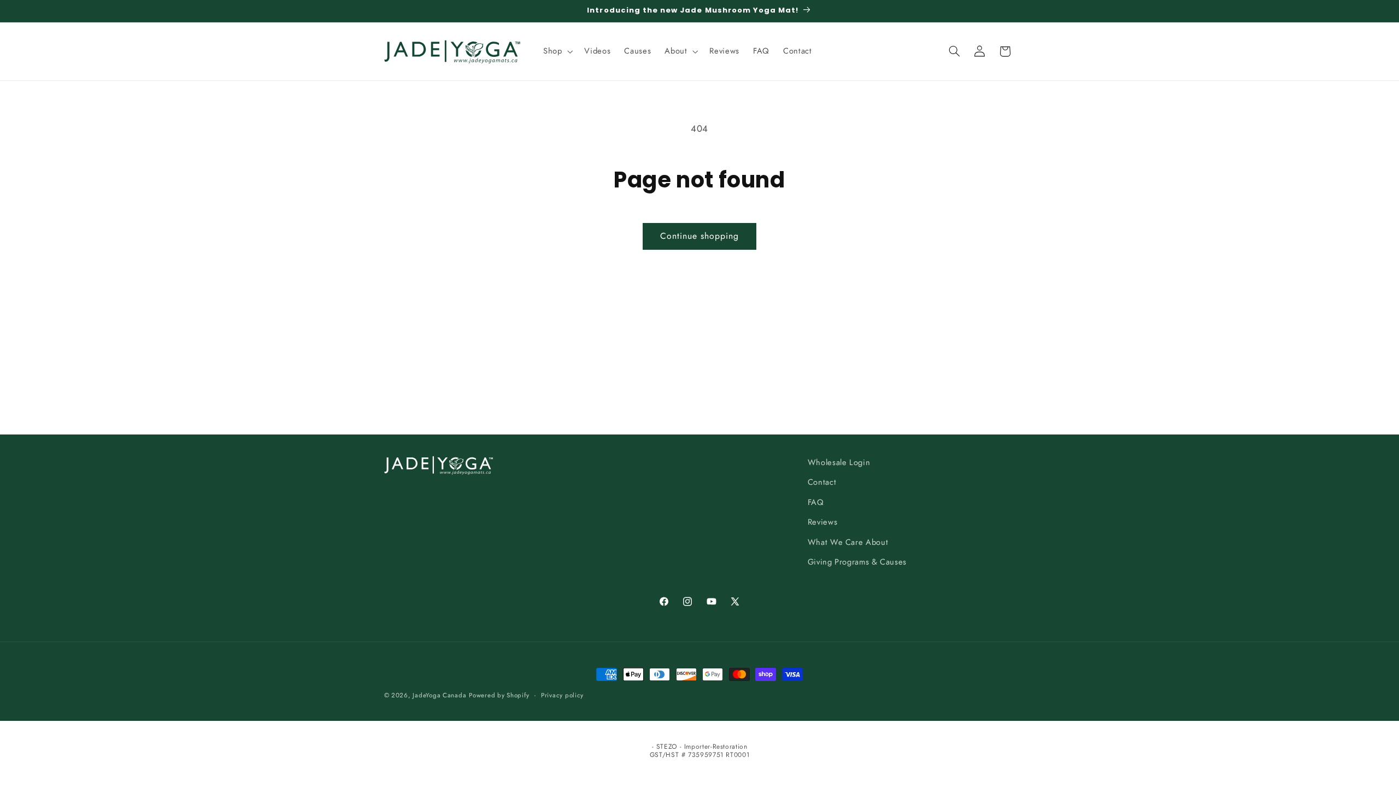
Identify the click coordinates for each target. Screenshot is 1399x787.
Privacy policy (562, 695)
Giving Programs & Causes (857, 562)
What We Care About (848, 542)
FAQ (816, 502)
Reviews (822, 522)
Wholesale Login (839, 462)
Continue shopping (699, 236)
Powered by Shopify (499, 695)
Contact (822, 482)
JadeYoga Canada (439, 695)
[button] (556, 51)
